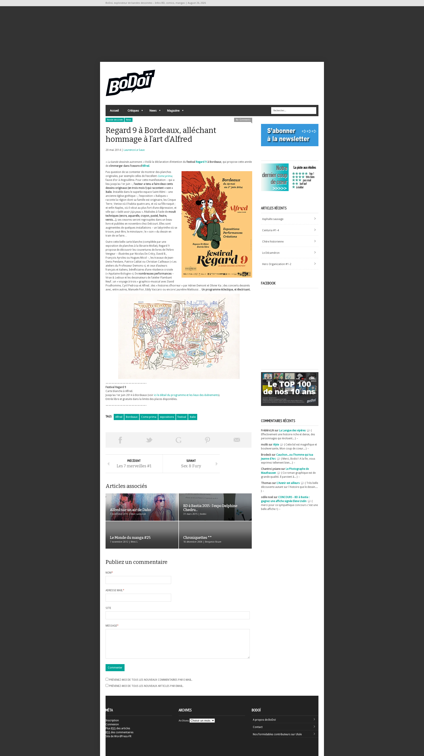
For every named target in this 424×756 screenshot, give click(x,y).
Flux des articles (118, 728)
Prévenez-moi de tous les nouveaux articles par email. (146, 686)
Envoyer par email (237, 440)
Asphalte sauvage (272, 219)
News (151, 111)
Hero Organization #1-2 (276, 264)
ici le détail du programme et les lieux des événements (186, 395)
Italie (193, 417)
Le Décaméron (271, 252)
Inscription (112, 720)
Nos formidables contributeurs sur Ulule (277, 734)
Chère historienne (273, 241)
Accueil (114, 110)
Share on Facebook (120, 440)
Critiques (131, 111)
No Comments (243, 120)
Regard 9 (201, 161)
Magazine (171, 111)
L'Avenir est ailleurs (288, 483)
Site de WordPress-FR (118, 736)
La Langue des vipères (292, 430)
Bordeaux (132, 417)
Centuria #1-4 (270, 230)
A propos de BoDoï (264, 719)
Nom (109, 572)
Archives (184, 720)
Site (108, 608)
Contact (258, 727)
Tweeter (149, 440)
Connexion (112, 724)
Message (112, 625)
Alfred (145, 165)
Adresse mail (115, 590)
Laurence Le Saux (134, 150)
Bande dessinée (115, 120)
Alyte (276, 444)
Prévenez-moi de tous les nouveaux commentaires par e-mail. (150, 679)
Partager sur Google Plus (178, 440)
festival (182, 417)
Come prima (148, 417)
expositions (167, 417)
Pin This (207, 440)
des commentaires (119, 732)
